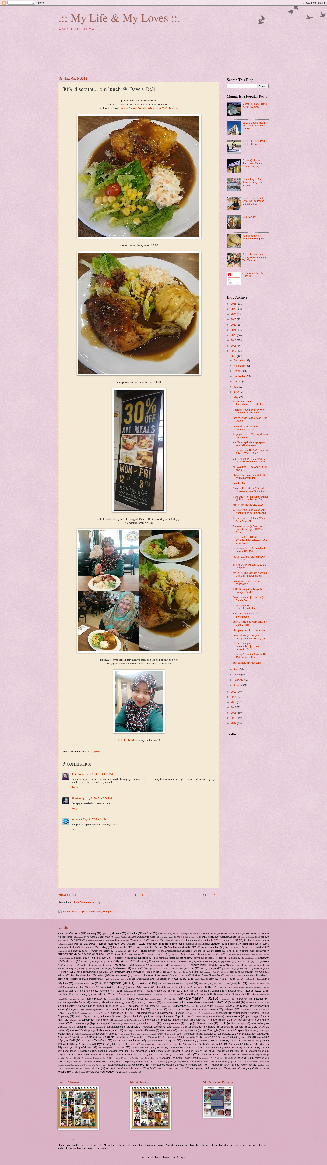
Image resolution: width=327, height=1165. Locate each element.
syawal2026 (68, 1040)
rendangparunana (171, 1023)
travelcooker (176, 1044)
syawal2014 (68, 1037)
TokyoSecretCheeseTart (124, 1044)
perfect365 (91, 1016)
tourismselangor (147, 1044)
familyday (220, 965)
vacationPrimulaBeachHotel (193, 1065)
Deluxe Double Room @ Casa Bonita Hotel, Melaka (254, 125)
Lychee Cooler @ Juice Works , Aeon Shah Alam (250, 519)
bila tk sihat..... (241, 483)
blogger (215, 943)
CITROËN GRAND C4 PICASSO (74, 954)
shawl (262, 1027)
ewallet (83, 965)
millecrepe (150, 1006)
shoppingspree (130, 1030)
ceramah (93, 951)
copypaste (250, 954)
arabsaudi (63, 940)
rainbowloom (129, 1023)
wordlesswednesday (101, 1071)
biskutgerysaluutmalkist (195, 944)
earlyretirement (204, 961)
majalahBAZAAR (145, 994)
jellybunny (204, 983)
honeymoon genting (119, 979)
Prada (164, 1020)
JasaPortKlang (174, 983)
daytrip (197, 958)
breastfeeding (120, 947)
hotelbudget (199, 979)
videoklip (95, 1068)
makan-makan (191, 998)
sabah (80, 1026)
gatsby (255, 968)
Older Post (211, 895)
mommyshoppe (166, 1006)
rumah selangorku (260, 1023)
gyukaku (87, 975)
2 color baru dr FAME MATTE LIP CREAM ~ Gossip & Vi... (250, 460)
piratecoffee (215, 1016)
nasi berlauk (101, 1009)
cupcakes (143, 957)
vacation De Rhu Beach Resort (154, 1051)
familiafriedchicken (179, 965)
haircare (136, 975)
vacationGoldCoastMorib (256, 1062)
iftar (267, 978)
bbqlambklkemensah (255, 940)
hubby (223, 978)
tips (76, 1044)
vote (118, 1068)
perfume (104, 1016)
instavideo (142, 983)
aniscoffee (193, 937)
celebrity (76, 950)
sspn (262, 1030)
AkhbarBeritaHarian (230, 933)
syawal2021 (192, 1037)
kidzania (168, 987)
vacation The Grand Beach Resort (180, 1058)
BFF (134, 943)
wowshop (126, 1072)
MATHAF (222, 1002)
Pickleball (200, 1016)
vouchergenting (134, 1068)
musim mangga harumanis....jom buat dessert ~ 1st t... (246, 646)
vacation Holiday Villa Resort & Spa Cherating (86, 1054)
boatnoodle (248, 943)
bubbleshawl (177, 947)
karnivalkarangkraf (74, 987)
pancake (193, 1013)
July (236, 386)
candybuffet (260, 947)
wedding (62, 1071)
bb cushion (224, 940)
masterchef (207, 1002)
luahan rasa (253, 990)
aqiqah (261, 937)
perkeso (119, 1016)
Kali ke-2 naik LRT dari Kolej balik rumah (254, 143)
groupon (249, 971)
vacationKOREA (140, 1064)
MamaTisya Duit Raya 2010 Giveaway (254, 105)
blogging (232, 943)
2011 (234, 712)
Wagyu (161, 1068)
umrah (66, 1047)
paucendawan (240, 1013)
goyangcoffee (210, 972)
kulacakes (128, 991)
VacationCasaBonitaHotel (194, 1061)
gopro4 (195, 972)
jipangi (230, 984)
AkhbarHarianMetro (256, 933)
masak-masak (184, 1002)
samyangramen (115, 1027)
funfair (203, 969)
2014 (234, 697)
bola (262, 943)
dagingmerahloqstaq (164, 958)
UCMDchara (262, 1044)
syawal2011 (228, 1034)
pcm (267, 1013)
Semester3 (224, 1027)
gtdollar (61, 975)
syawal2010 (210, 1034)
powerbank (151, 1020)
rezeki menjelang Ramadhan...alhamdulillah (248, 403)
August (238, 381)
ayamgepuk (139, 940)
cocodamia (135, 954)
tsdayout (215, 1044)
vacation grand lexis (259, 1051)
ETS (257, 961)
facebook (120, 964)
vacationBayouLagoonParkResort (133, 1061)
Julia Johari (78, 774)
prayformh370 (218, 1020)
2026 (234, 303)
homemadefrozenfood (69, 978)
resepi (188, 1023)
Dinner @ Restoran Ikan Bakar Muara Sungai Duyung (252, 163)
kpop (71, 991)
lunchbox (62, 994)
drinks (123, 961)
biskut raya (171, 943)
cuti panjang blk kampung (247, 662)
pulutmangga (100, 1023)
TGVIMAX (203, 1041)
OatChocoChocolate (83, 1013)
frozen (190, 968)
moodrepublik (198, 1006)
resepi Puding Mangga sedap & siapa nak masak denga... (250, 574)
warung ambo (197, 1068)
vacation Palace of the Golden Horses (102, 1058)
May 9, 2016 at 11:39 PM (97, 819)
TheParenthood (251, 1041)
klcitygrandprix (224, 987)
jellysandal (218, 984)
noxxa (214, 1009)
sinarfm (181, 1030)
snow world (228, 1030)
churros (262, 951)
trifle (203, 1044)
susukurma (194, 1034)
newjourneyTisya (197, 1009)
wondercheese (78, 1072)
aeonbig (91, 933)
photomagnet (167, 1016)
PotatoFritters (135, 1020)
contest (161, 954)
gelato (266, 968)
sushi (180, 1033)
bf (128, 944)
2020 (234, 335)
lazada (149, 991)
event (266, 961)
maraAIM (151, 1002)
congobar (149, 954)
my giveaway (257, 1005)
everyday (69, 965)
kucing (103, 991)
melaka (83, 1005)
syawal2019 (158, 1037)
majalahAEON (127, 994)
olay (105, 1013)
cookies (175, 954)
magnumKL (97, 994)
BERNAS (90, 943)
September (240, 376)
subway (113, 1034)
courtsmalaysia (64, 958)
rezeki (222, 1023)
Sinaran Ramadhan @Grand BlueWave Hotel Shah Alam (249, 490)
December (240, 360)
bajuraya (154, 940)
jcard (190, 983)
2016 (234, 356)
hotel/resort (179, 978)
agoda (105, 934)
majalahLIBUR (243, 994)
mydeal (61, 1009)
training (162, 1044)
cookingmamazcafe (234, 954)
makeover (242, 999)
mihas (122, 1006)
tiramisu (86, 1044)
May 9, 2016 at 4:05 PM (99, 774)
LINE (183, 991)
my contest (222, 1006)
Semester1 (193, 1027)
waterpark (232, 1068)
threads (265, 1040)
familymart (235, 965)
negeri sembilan (176, 1009)
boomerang (88, 947)
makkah (258, 998)
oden (98, 1013)
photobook (132, 1016)
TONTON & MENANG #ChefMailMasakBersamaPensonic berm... (250, 540)
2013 (234, 702)
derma (254, 958)
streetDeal (99, 1034)
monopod (181, 1005)
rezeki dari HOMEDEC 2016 (248, 504)
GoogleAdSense (181, 972)
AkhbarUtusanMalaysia (143, 937)
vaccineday (246, 1065)
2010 (234, 718)
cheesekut (131, 951)
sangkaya (132, 1026)
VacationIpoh (102, 1065)
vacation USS (241, 1058)
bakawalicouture (172, 940)
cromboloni (117, 958)
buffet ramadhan (210, 947)
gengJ (64, 971)
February (239, 679)
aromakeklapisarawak (117, 940)
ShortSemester (148, 1030)
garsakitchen (227, 969)
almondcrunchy (166, 937)
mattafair (236, 1002)
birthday (152, 943)
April (236, 669)
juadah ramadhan (258, 983)
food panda (101, 968)
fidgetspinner (86, 969)
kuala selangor (87, 991)
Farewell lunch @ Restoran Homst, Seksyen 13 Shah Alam (248, 529)
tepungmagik (153, 1040)
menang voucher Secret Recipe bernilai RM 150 (250, 550)
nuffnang (228, 1009)
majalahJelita (223, 994)
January (238, 685)
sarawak (148, 1026)
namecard (87, 1010)
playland (74, 1020)
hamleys (148, 975)
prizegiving (260, 1020)
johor (239, 983)
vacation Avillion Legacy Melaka (147, 1047)
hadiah (100, 975)
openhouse (117, 1012)
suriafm (170, 1034)
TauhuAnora (100, 1040)
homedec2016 (231, 975)
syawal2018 (140, 1037)
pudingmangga (81, 1023)
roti (245, 1023)
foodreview (119, 968)
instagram (112, 983)
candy (247, 947)
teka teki (136, 1040)
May (236, 397)
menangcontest (102, 1005)
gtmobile (74, 975)
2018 (234, 345)
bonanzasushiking (67, 947)
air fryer (147, 933)
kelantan (117, 987)
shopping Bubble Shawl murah (249, 630)
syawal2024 (244, 1037)
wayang (247, 1068)
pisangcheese (232, 1016)
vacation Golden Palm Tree (231, 1051)
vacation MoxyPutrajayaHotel (254, 1055)
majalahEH (206, 994)
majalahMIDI (260, 994)
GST (261, 971)
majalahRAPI (115, 999)
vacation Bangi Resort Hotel (242, 1047)
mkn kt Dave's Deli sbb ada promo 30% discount (149, 108)
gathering (242, 968)
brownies (138, 947)
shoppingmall (110, 1030)
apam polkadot (247, 937)
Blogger (180, 1157)
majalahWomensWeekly (160, 999)
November (240, 365)
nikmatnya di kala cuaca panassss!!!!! (246, 582)
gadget (212, 968)
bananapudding (194, 940)
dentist (245, 958)
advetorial (63, 933)
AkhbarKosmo (65, 937)
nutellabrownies (261, 1009)
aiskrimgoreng (186, 934)
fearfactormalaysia (67, 968)
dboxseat (209, 958)
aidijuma (116, 933)
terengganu (170, 1040)
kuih (113, 990)
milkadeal (134, 1005)
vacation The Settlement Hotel (216, 1058)
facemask (140, 965)
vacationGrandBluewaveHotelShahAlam (75, 1065)
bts (150, 947)
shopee (74, 1030)
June (237, 392)
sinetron (191, 1030)
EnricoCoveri (243, 961)
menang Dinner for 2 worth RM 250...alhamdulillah (249, 656)
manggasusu (124, 1002)
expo (108, 965)
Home (139, 895)
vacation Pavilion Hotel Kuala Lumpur (141, 1058)
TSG (226, 1044)
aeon (77, 933)
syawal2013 (263, 1034)
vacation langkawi (160, 1054)
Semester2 (209, 1027)
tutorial (237, 1044)
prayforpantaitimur (240, 1020)
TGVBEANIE (188, 1040)
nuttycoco (66, 1013)
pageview (165, 1012)
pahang (180, 1013)
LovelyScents (235, 991)
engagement (224, 961)
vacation (120, 1047)
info (91, 983)
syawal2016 (104, 1037)
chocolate (216, 950)
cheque (201, 951)
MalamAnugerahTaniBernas (72, 1002)
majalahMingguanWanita (68, 999)
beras (75, 943)
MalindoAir (107, 1002)
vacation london (183, 1054)
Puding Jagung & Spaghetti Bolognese (253, 237)
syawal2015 (86, 1037)
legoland (161, 991)
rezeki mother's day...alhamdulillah (244, 607)
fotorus (135, 968)
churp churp (248, 951)
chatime (106, 951)
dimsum (70, 961)
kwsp (139, 991)
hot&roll (163, 979)
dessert (264, 957)
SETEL (251, 1027)
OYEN (132, 1013)
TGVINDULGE (218, 1040)
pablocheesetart (147, 1013)
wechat (262, 1068)
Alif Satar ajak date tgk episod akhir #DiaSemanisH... (249, 444)
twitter (249, 1044)
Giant (105, 971)
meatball (71, 1006)
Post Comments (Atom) (87, 902)
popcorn (86, 1019)
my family (236, 1005)
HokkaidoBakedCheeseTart (206, 975)
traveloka (191, 1044)
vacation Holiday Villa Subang (130, 1054)
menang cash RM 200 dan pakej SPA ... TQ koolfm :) (250, 452)
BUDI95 (192, 947)
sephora (239, 1027)
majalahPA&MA (94, 999)
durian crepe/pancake (163, 961)
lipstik (193, 991)
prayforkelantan (181, 1020)
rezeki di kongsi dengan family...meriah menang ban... (250, 636)
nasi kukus (139, 1009)
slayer (203, 1030)
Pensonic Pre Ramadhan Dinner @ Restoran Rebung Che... (250, 498)
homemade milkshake (253, 975)
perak (78, 1016)
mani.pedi (139, 1002)
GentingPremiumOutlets (86, 972)
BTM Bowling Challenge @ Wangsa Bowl (247, 590)
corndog (262, 954)
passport (223, 1013)
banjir (210, 940)
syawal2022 (208, 1037)
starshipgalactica (83, 1034)
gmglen (151, 971)
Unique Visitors (83, 1047)
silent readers (167, 1030)
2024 (234, 314)
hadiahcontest (119, 975)
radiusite (117, 1023)
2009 (234, 723)
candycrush (63, 951)
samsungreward (96, 1027)
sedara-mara (178, 1027)
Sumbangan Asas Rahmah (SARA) (148, 1034)
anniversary (208, 936)
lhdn (173, 991)
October (238, 371)
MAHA (111, 994)
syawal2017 (122, 1037)
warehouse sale (176, 1068)
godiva (166, 972)
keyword (146, 987)
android (181, 937)
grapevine (235, 972)
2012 (234, 707)
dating (183, 957)
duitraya (141, 961)
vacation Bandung (213, 1047)
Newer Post (67, 895)
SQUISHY (252, 1030)
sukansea (125, 1034)
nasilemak (156, 1009)
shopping (89, 1030)
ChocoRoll (232, 951)
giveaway (119, 971)
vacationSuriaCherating (224, 1065)
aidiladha (132, 933)
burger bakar (232, 947)
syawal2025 (263, 1037)
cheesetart (147, 950)
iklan (65, 983)
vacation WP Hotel (101, 1061)
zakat (135, 1072)
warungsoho (216, 1068)
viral (108, 1068)
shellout (62, 1030)
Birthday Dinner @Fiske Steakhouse (246, 615)
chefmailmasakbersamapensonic (175, 951)
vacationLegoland (164, 1065)
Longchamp (218, 991)
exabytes (96, 965)
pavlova (255, 1013)
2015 (234, 691)
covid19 (101, 957)
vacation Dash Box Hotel (121, 1051)
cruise (130, 958)
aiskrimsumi (202, 933)
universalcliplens (105, 1048)
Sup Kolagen (249, 216)
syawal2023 (226, 1037)
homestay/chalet (95, 979)
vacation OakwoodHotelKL (69, 1058)
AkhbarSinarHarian (100, 937)
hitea (175, 975)
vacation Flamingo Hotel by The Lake (193, 1051)
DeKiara (233, 958)
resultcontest (206, 1023)
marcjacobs (167, 1002)
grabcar (223, 972)
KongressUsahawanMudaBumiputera (250, 987)
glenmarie (136, 971)
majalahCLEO (162, 994)
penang (65, 1016)
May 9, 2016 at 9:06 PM (99, 798)
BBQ (235, 940)
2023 (234, 319)
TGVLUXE (235, 1040)
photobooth (150, 1016)
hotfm (211, 979)
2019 (234, 340)
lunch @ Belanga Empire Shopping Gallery (246, 427)
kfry (158, 987)
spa (240, 1030)
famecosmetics (157, 965)
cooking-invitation (195, 954)
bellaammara (63, 944)
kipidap (197, 987)
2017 (234, 350)
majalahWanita (135, 999)
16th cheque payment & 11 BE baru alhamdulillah (249, 476)
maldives (94, 1002)
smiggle (214, 1030)
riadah (237, 1023)
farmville (261, 965)
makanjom (225, 999)
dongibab (97, 962)
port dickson (102, 1020)
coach (120, 954)
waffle (149, 1068)
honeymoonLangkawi (143, 979)
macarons (79, 994)
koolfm (61, 991)
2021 (234, 330)
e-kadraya (186, 961)
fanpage (249, 965)
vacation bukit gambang (92, 1051)
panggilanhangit (208, 1013)
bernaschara (111, 943)
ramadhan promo (147, 1023)
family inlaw (198, 964)
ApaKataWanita (228, 937)
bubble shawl (126, 740)
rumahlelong (67, 1027)
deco (220, 958)
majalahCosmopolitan (184, 994)
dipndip (85, 961)
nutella (245, 1009)
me (59, 1005)
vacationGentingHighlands (226, 1061)
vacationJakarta (119, 1065)
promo (61, 1023)
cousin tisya (81, 957)
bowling (103, 947)
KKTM (207, 987)
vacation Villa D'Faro (80, 1062)
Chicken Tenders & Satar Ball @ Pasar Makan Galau (253, 201)
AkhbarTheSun (121, 937)
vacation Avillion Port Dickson (184, 1047)
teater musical (120, 1040)
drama (109, 961)
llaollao (203, 991)
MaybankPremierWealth (256, 1002)
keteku (131, 987)
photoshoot (184, 1016)
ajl (214, 933)
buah (160, 947)
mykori (74, 1009)
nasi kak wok (120, 1009)
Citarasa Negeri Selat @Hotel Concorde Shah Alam (249, 411)
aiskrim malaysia (167, 933)
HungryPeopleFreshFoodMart (249, 979)
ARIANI (77, 940)
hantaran (162, 975)
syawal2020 (175, 1037)
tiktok (65, 1044)
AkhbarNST (81, 937)
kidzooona (184, 987)
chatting (119, 951)
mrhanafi (77, 819)
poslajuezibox (120, 1020)
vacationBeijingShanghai (167, 1062)
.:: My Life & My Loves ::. (119, 17)
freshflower (177, 968)
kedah (92, 987)
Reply (75, 787)
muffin (210, 1006)
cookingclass (215, 954)
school (162, 1026)
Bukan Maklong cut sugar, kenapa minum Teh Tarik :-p (254, 257)
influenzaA (79, 983)
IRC (160, 983)
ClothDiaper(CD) (104, 954)
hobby (184, 975)
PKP (60, 1019)
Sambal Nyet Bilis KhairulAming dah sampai (252, 182)
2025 (234, 309)
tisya (99, 1044)
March (237, 674)
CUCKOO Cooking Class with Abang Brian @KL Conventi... (250, 511)
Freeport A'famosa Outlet (157, 969)
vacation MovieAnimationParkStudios (217, 1054)
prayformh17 (200, 1020)
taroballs (85, 1040)
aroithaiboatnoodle (94, 940)
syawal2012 (245, 1034)
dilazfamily (78, 798)
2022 (234, 324)
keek (103, 987)
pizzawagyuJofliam (256, 1016)
